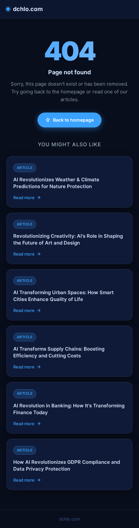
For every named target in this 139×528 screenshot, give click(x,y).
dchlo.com (28, 9)
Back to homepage (73, 120)
